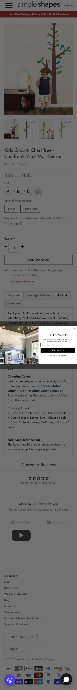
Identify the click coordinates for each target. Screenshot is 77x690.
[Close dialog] (75, 328)
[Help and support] (66, 679)
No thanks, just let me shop (57, 355)
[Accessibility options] (9, 680)
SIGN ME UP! (58, 350)
